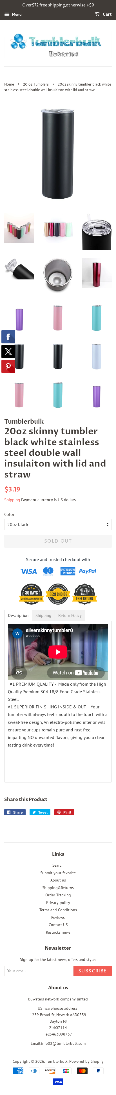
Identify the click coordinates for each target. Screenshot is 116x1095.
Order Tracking (58, 894)
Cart (107, 14)
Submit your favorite (58, 872)
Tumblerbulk (57, 1061)
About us (58, 880)
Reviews (58, 917)
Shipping (12, 499)
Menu (16, 14)
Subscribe (92, 971)
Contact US (58, 924)
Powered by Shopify (86, 1061)
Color (9, 514)
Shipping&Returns (58, 887)
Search (58, 865)
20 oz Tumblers (36, 84)
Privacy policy (58, 902)
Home (9, 84)
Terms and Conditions (58, 909)
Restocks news (58, 932)
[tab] (18, 615)
